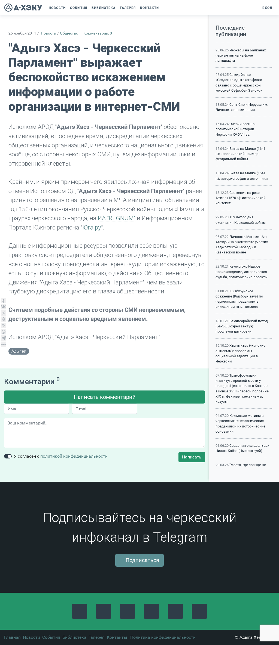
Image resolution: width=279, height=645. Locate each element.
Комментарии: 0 (97, 33)
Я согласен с (61, 456)
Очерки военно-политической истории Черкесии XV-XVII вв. (236, 129)
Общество (69, 33)
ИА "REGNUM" (116, 218)
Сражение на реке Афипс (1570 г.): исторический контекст (241, 198)
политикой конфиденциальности (74, 456)
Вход (266, 8)
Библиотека (74, 637)
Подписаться (141, 560)
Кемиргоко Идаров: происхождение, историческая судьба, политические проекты (242, 271)
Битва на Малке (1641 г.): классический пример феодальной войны (240, 154)
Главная (12, 637)
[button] (166, 8)
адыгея (18, 351)
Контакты (117, 637)
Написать (192, 457)
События (51, 637)
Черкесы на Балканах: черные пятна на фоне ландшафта (241, 55)
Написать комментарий (105, 397)
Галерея (97, 637)
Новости (48, 33)
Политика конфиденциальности (163, 637)
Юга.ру (91, 227)
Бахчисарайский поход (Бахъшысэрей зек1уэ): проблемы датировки (242, 326)
